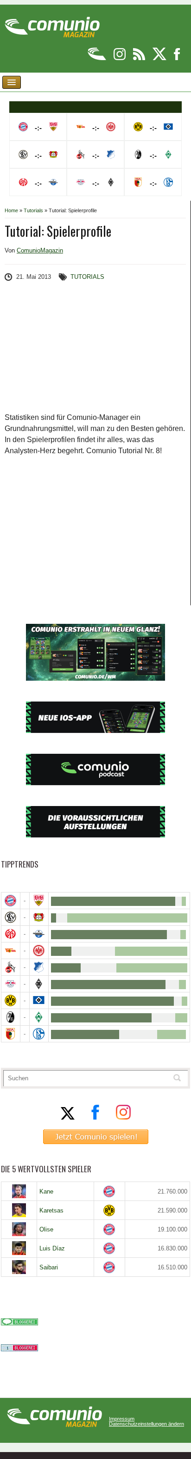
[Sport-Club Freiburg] (11, 1017)
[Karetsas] (19, 1210)
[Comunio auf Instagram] (120, 58)
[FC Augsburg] (11, 1034)
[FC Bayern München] (109, 1191)
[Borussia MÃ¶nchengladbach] (39, 984)
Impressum (121, 1419)
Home (11, 210)
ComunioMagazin (40, 250)
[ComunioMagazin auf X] (160, 58)
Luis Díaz (52, 1248)
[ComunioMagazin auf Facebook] (177, 58)
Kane (46, 1191)
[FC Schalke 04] (39, 1034)
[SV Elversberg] (11, 917)
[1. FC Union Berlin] (11, 950)
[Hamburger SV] (39, 1000)
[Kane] (19, 1191)
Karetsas (51, 1210)
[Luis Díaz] (19, 1248)
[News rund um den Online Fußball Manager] (52, 23)
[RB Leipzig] (11, 984)
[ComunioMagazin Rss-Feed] (139, 58)
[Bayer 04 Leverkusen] (39, 917)
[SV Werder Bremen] (39, 1017)
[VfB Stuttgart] (39, 900)
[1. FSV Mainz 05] (11, 934)
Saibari (48, 1267)
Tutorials (33, 210)
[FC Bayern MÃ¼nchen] (11, 900)
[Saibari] (19, 1267)
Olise (46, 1229)
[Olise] (19, 1229)
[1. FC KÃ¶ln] (11, 967)
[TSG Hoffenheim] (39, 967)
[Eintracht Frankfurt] (39, 950)
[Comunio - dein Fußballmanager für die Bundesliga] (98, 58)
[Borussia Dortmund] (11, 1000)
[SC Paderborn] (39, 934)
